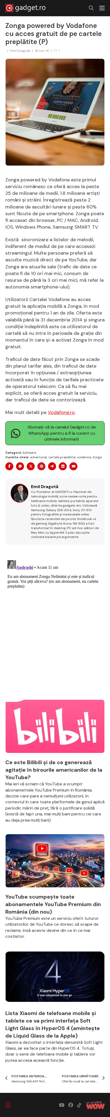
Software (29, 453)
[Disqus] (55, 625)
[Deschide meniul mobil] (102, 8)
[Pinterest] (41, 466)
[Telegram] (52, 466)
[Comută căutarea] (91, 8)
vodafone (84, 457)
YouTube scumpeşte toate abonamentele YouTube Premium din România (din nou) (53, 904)
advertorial (38, 457)
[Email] (73, 466)
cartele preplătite (62, 457)
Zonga (97, 457)
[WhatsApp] (20, 466)
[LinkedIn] (63, 466)
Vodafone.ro (61, 412)
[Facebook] (9, 466)
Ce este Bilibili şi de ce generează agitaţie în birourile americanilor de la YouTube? (53, 770)
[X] (31, 466)
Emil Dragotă (20, 51)
